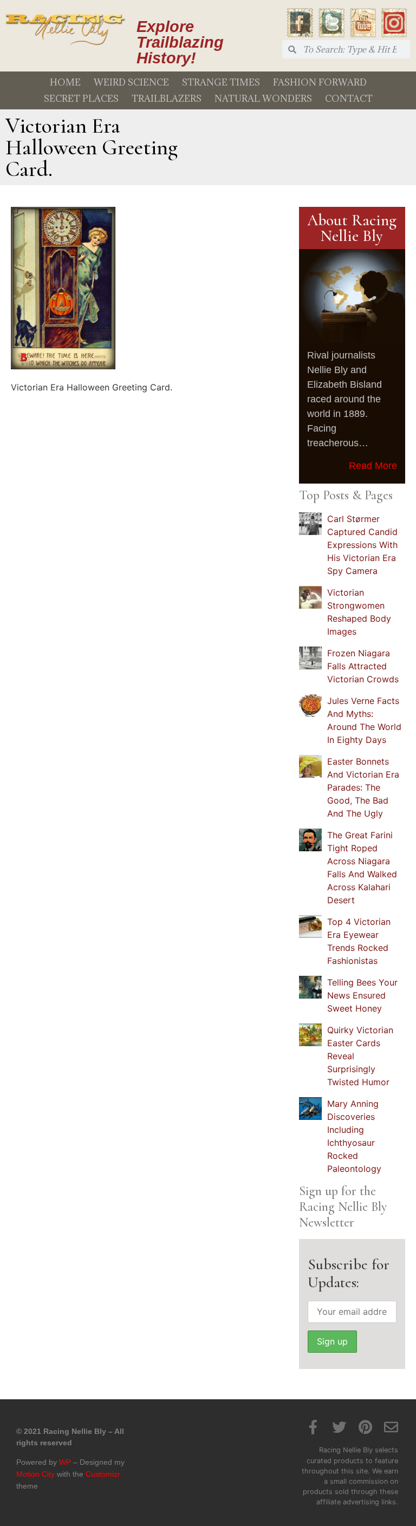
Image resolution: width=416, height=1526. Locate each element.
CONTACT (349, 99)
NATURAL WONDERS (263, 99)
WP (65, 1462)
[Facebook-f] (313, 1427)
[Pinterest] (365, 1427)
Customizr (103, 1474)
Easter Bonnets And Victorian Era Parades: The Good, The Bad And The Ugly (363, 787)
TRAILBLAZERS (167, 99)
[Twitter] (339, 1427)
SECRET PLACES (81, 99)
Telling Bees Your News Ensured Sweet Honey (362, 995)
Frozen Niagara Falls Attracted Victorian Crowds (363, 666)
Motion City (35, 1474)
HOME (65, 82)
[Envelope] (391, 1427)
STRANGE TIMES (221, 82)
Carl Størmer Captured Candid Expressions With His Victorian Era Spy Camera (362, 544)
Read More (373, 465)
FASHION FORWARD (320, 82)
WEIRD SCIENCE (131, 82)
